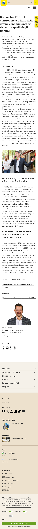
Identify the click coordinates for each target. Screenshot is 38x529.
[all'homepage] (4, 3)
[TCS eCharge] (5, 460)
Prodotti (6, 369)
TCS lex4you (6, 487)
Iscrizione (5, 402)
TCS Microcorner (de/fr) (10, 480)
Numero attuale (17, 423)
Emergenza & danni (36, 2)
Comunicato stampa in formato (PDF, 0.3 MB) (20, 298)
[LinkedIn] (15, 411)
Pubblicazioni (9, 376)
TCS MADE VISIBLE (8, 484)
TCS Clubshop (7, 474)
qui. (25, 279)
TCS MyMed (6, 490)
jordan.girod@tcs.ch (9, 336)
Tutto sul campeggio (19, 438)
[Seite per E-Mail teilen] (7, 348)
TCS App (12, 453)
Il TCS (5, 379)
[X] (7, 411)
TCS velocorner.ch (8, 477)
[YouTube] (23, 411)
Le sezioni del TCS (10, 383)
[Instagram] (11, 411)
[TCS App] (4, 453)
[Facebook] (3, 411)
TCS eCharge (13, 460)
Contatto (32, 2)
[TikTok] (19, 411)
